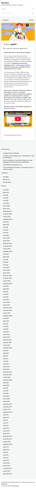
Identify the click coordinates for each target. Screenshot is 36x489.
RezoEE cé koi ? (7, 182)
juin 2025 (5, 227)
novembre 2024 (7, 246)
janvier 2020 (6, 401)
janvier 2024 (6, 273)
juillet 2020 (6, 385)
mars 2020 (6, 396)
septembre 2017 (7, 473)
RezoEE (5, 2)
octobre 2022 (6, 313)
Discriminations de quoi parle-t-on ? (12, 164)
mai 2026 (5, 198)
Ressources (24, 48)
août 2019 (6, 415)
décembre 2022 (7, 307)
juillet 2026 (6, 192)
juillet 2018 (6, 449)
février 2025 (6, 238)
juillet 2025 (6, 224)
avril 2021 (5, 361)
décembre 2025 (7, 211)
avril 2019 (5, 425)
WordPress (4, 484)
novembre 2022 (7, 310)
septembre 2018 (7, 444)
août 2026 (6, 190)
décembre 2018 (7, 436)
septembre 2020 (7, 380)
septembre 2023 (7, 283)
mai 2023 (5, 294)
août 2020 (6, 382)
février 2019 (6, 431)
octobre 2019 (6, 409)
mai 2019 (5, 423)
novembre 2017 (7, 468)
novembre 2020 (7, 374)
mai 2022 (5, 326)
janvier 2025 (6, 240)
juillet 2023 (6, 289)
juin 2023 (5, 291)
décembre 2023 (7, 275)
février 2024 (6, 270)
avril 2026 (5, 200)
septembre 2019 (7, 412)
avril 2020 (5, 393)
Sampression (15, 486)
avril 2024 (5, 265)
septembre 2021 (7, 348)
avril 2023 (5, 297)
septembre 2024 (7, 251)
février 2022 (6, 334)
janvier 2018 (6, 465)
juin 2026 (5, 195)
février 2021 (6, 366)
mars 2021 (6, 364)
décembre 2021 (7, 340)
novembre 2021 (7, 342)
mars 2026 (6, 203)
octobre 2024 (6, 248)
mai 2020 (5, 390)
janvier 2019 (6, 433)
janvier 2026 (6, 208)
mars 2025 (6, 235)
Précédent (5, 20)
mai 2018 (5, 455)
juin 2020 (5, 388)
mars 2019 (6, 428)
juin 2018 (5, 452)
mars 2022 (6, 332)
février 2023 (6, 302)
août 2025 (6, 222)
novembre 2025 (7, 214)
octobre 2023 (6, 281)
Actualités (6, 177)
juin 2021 (5, 356)
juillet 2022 (6, 321)
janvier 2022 (6, 337)
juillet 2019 (6, 417)
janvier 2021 (6, 369)
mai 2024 (5, 262)
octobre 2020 (6, 377)
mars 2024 (6, 267)
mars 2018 (6, 460)
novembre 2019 (7, 407)
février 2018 (6, 463)
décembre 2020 (7, 372)
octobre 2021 (6, 345)
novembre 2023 (7, 278)
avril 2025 (5, 232)
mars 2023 (6, 299)
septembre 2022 (7, 315)
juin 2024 (5, 259)
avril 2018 (5, 457)
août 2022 (6, 318)
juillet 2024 (6, 257)
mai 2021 (5, 358)
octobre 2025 (6, 216)
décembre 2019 (7, 404)
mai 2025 (5, 230)
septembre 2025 (7, 219)
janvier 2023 (6, 305)
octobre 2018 (6, 441)
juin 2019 (5, 420)
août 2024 (6, 254)
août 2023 (6, 286)
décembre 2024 (7, 243)
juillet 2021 (6, 353)
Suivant (32, 20)
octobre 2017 (6, 471)
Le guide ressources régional (11, 153)
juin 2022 (5, 323)
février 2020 (6, 398)
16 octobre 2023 (9, 48)
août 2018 (6, 447)
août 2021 (6, 350)
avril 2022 (5, 329)
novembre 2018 (7, 439)
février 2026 (6, 206)
